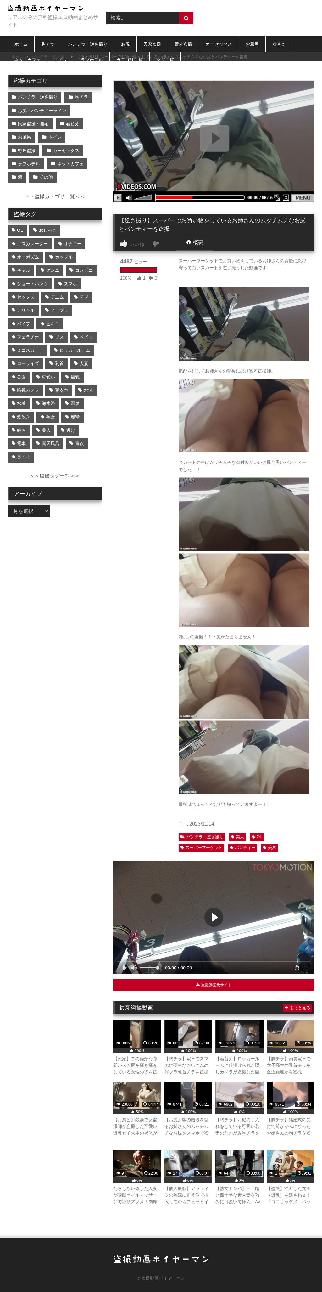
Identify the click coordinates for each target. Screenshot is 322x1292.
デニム (57, 296)
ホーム (21, 44)
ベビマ (86, 336)
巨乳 (75, 376)
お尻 (125, 44)
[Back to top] (302, 1273)
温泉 (75, 403)
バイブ (23, 323)
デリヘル (26, 310)
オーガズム (28, 256)
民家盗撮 (152, 44)
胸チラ (47, 44)
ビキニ (52, 323)
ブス (59, 336)
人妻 (84, 363)
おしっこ (48, 230)
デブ (84, 296)
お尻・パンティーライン (42, 110)
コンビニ (84, 270)
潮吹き (23, 416)
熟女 (50, 416)
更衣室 (61, 390)
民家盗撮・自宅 (33, 123)
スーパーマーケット (204, 847)
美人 (240, 836)
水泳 (88, 390)
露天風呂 (50, 443)
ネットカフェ (27, 59)
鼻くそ (23, 456)
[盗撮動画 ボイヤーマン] (50, 9)
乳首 (59, 363)
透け (70, 430)
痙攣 (75, 416)
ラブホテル (92, 59)
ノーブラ (59, 310)
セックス (26, 296)
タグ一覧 (165, 59)
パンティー (245, 847)
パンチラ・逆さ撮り (88, 44)
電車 (21, 443)
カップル (64, 256)
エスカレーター (32, 243)
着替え (279, 44)
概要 (197, 242)
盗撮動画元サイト (215, 985)
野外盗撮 (183, 44)
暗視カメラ (28, 390)
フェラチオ (28, 336)
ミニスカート (30, 350)
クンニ (52, 270)
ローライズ (28, 363)
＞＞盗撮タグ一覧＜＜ (55, 476)
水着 (21, 403)
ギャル (23, 270)
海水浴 (48, 403)
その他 (46, 176)
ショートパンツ (32, 283)
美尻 (272, 847)
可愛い (48, 376)
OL (259, 836)
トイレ (60, 59)
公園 (21, 376)
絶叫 (21, 430)
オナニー (72, 243)
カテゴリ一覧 (129, 59)
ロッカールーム (74, 350)
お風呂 (252, 44)
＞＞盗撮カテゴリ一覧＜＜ (55, 196)
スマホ (70, 283)
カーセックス (219, 44)
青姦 (79, 443)
